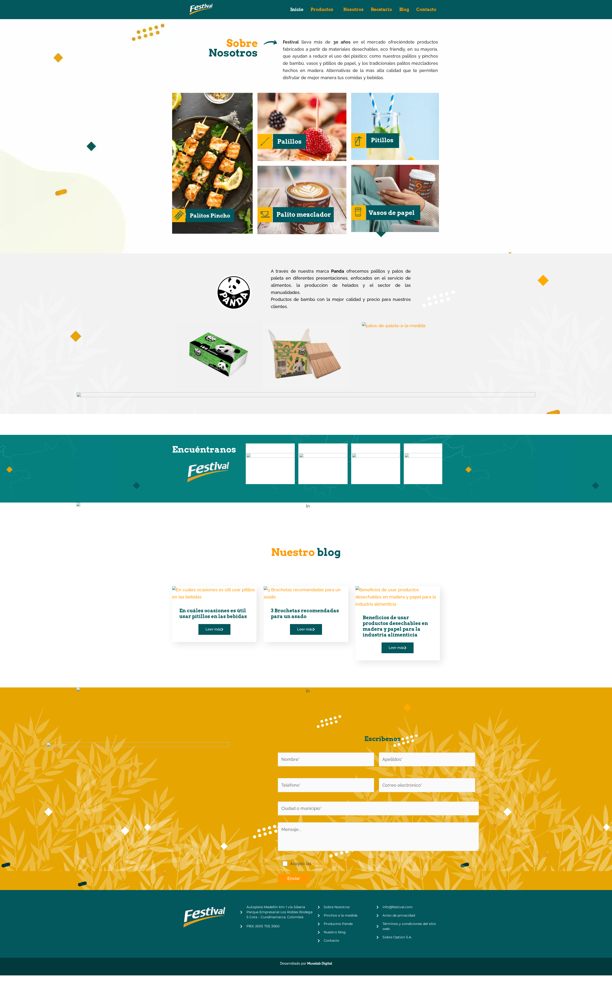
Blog (404, 9)
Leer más (213, 629)
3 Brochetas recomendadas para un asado (305, 613)
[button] (180, 355)
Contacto (426, 9)
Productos (322, 9)
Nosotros (353, 9)
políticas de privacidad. (336, 863)
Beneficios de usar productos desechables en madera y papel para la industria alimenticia (395, 626)
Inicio (296, 9)
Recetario (381, 9)
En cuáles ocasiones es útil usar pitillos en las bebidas (213, 613)
